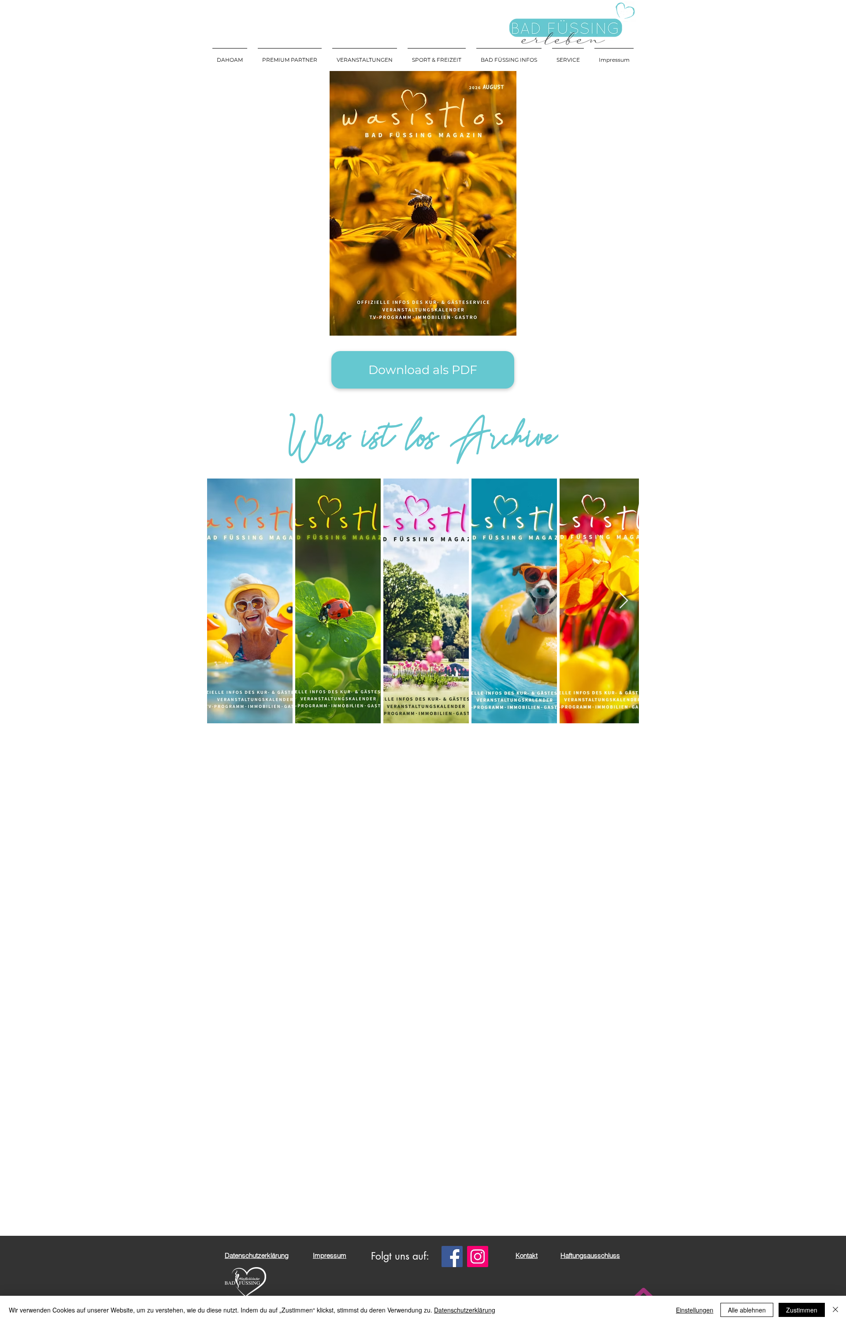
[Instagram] (477, 1256)
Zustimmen (801, 1309)
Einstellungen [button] (694, 1309)
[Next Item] (624, 601)
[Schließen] (835, 1310)
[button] (364, 56)
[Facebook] (452, 1256)
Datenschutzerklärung (464, 1309)
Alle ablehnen (747, 1309)
